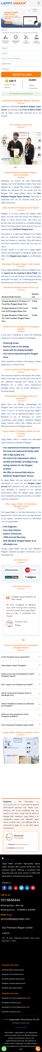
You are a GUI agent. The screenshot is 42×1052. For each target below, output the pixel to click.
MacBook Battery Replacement (13, 970)
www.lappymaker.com (11, 804)
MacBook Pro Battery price (11, 1003)
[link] (18, 919)
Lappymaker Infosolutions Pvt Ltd (24, 1019)
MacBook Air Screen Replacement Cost (16, 1007)
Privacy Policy (21, 1027)
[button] (15, 167)
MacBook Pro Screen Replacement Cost (16, 998)
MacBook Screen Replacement (13, 974)
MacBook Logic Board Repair (12, 988)
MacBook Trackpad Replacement (13, 983)
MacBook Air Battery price (11, 1012)
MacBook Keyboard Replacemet (13, 979)
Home (5, 30)
